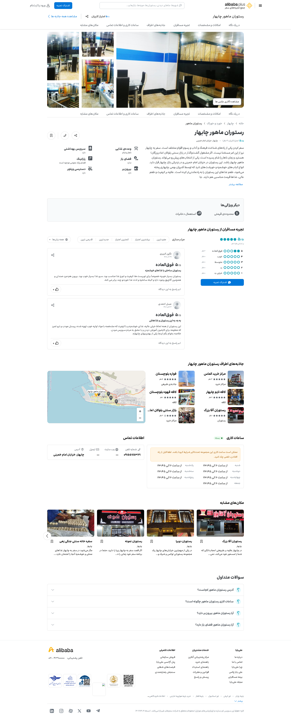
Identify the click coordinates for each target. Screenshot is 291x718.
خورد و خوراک (214, 123)
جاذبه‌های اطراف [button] (156, 25)
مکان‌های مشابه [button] (89, 25)
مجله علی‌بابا (236, 682)
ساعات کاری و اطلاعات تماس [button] (122, 25)
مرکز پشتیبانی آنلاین (198, 657)
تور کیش (227, 696)
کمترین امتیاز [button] (122, 239)
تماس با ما (237, 662)
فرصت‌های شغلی (166, 667)
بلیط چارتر (239, 696)
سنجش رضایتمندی (165, 672)
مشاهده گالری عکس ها (227, 101)
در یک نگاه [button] (234, 25)
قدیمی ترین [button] (86, 239)
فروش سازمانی (167, 657)
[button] (53, 255)
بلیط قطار (200, 696)
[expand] (52, 590)
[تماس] (65, 135)
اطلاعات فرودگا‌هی (157, 696)
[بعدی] (47, 536)
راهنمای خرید (202, 662)
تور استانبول (213, 696)
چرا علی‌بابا (237, 667)
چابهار (230, 123)
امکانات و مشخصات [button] (209, 25)
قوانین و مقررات (201, 672)
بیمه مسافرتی (235, 677)
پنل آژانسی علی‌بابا (165, 662)
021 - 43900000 (56, 658)
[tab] (234, 25)
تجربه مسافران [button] (181, 25)
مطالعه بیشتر (236, 184)
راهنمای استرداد (200, 667)
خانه (241, 123)
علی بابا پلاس (236, 672)
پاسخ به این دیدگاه (167, 289)
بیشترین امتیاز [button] (142, 239)
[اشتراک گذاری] (76, 135)
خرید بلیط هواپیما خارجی (180, 696)
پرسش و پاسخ (201, 677)
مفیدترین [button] (161, 239)
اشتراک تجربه (63, 5)
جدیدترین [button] (104, 239)
